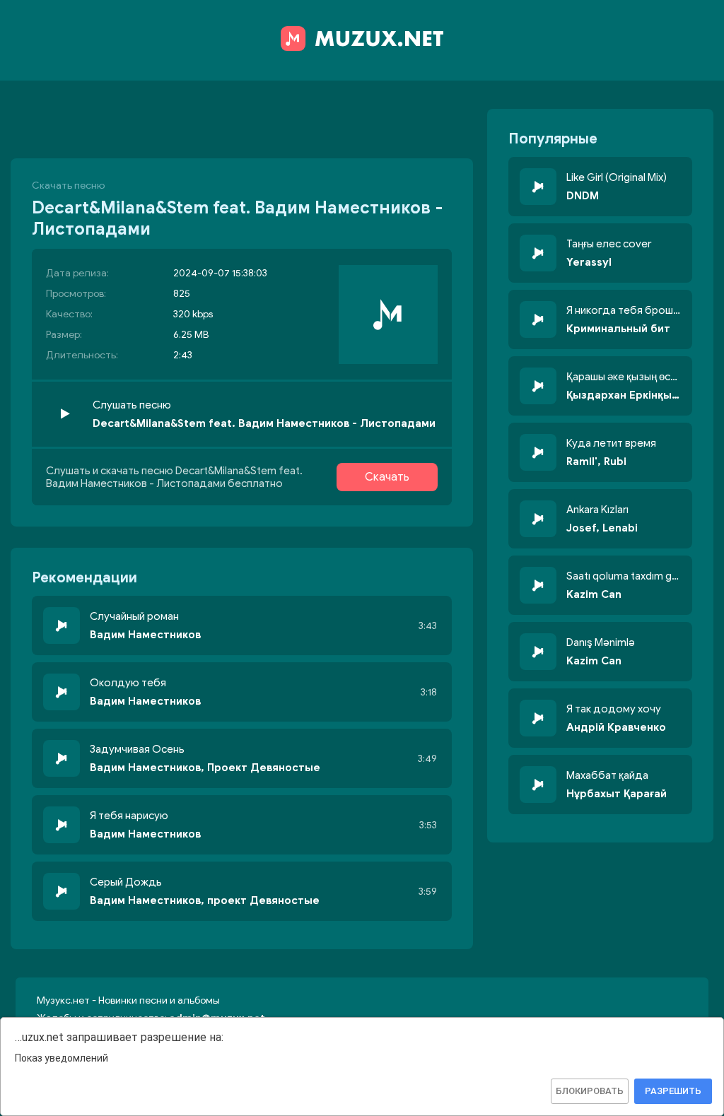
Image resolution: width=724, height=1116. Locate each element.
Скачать (387, 477)
